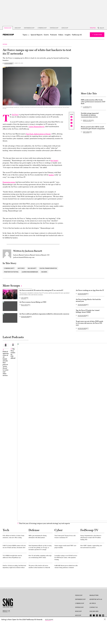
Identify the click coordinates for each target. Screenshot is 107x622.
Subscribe (98, 34)
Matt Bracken (87, 132)
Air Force (15, 114)
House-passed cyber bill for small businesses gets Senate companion (93, 128)
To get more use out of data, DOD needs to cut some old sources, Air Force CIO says (89, 323)
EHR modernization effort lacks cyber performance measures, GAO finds (93, 102)
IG (99, 615)
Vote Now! (49, 619)
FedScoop (7, 28)
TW (94, 615)
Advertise (93, 28)
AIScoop (18, 28)
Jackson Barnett (9, 63)
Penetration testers (9, 182)
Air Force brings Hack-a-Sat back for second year (88, 300)
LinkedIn (97, 615)
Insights (68, 34)
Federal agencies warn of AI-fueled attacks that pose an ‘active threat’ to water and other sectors (6, 363)
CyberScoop (42, 28)
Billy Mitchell (25, 304)
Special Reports (36, 34)
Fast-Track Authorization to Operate (38, 134)
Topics (25, 34)
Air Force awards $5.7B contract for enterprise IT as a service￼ (41, 290)
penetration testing (11, 272)
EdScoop (65, 28)
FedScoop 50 (77, 34)
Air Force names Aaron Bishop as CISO (32, 302)
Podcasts (53, 34)
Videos (60, 34)
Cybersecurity (9, 268)
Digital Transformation (48, 268)
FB (90, 615)
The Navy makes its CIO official (13, 353)
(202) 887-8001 (94, 611)
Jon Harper (24, 298)
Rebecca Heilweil (88, 120)
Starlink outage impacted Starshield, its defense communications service (89, 115)
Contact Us (94, 607)
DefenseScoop (29, 28)
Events (46, 34)
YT (102, 615)
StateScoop (54, 28)
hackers (51, 175)
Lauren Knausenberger (36, 126)
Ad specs (93, 603)
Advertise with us (96, 599)
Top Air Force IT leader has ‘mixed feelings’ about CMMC (87, 311)
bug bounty (54, 160)
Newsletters (94, 595)
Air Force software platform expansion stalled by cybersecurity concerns (44, 314)
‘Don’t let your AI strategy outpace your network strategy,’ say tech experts (44, 523)
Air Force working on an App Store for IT (90, 290)
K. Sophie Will (87, 107)
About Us (6, 611)
